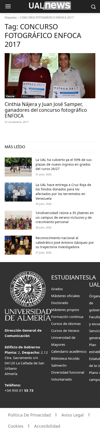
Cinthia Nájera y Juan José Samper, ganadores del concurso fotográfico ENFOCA (46, 110)
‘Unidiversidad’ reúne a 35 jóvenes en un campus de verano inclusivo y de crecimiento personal (65, 217)
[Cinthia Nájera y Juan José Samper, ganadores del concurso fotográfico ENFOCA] (50, 75)
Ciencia (10, 96)
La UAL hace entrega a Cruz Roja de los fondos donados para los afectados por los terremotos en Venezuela (63, 192)
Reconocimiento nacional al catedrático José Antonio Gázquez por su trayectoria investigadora (65, 242)
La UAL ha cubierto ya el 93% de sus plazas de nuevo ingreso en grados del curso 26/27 (64, 164)
